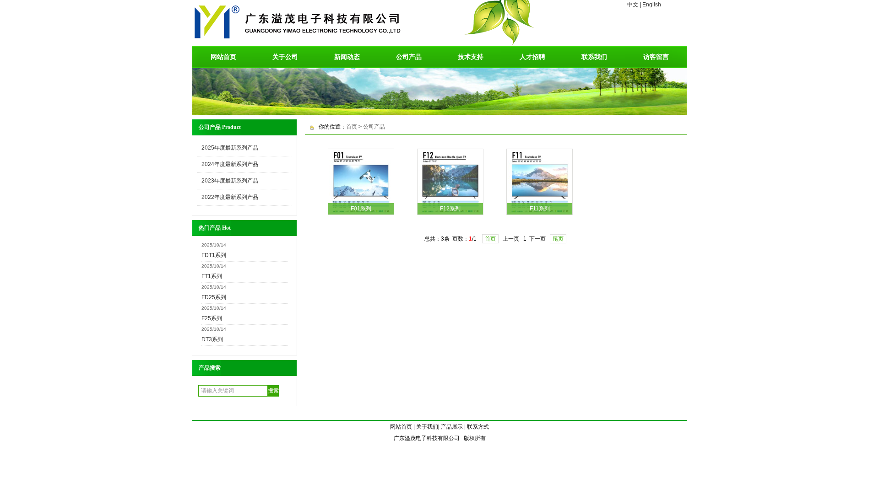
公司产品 (409, 56)
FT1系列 (211, 276)
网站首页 (223, 56)
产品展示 (452, 427)
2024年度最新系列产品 (229, 164)
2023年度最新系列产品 (229, 180)
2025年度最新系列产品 (229, 148)
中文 (632, 4)
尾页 (558, 239)
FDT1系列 (213, 255)
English (651, 4)
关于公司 (285, 56)
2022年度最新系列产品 (229, 197)
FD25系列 (213, 297)
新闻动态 (347, 56)
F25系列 (211, 318)
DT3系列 (212, 339)
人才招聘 (532, 56)
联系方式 (478, 427)
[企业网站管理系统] (439, 112)
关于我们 (427, 427)
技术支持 (470, 56)
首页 (351, 127)
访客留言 (656, 56)
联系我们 (594, 56)
